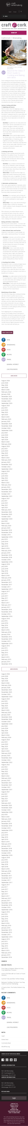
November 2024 (6, 426)
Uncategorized (12, 369)
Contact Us (14, 1103)
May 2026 (4, 385)
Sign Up (14, 33)
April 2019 (4, 546)
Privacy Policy (14, 1105)
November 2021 (6, 492)
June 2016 (4, 623)
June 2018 (4, 569)
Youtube (11, 1060)
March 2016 (5, 630)
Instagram (7, 1060)
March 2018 (5, 575)
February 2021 (6, 510)
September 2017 (6, 589)
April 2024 (4, 440)
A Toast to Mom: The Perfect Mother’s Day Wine (13, 988)
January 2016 (5, 634)
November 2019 (6, 532)
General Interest (13, 364)
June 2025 (4, 410)
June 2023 (4, 451)
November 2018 (6, 557)
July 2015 (4, 648)
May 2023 (4, 453)
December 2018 (6, 555)
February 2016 (6, 632)
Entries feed (4, 1039)
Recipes (9, 354)
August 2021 (5, 498)
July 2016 (4, 621)
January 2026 (5, 394)
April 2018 (4, 573)
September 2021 (6, 496)
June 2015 (4, 650)
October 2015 (5, 641)
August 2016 (5, 619)
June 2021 (4, 503)
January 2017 (5, 607)
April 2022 (4, 480)
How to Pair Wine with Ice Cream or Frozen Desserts (13, 974)
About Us (14, 1108)
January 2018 (5, 580)
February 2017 (6, 605)
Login (14, 1098)
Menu (6, 16)
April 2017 (4, 600)
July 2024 (4, 433)
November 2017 (6, 585)
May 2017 (4, 598)
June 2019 (4, 541)
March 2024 (5, 442)
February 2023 (6, 460)
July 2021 (4, 501)
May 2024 (4, 437)
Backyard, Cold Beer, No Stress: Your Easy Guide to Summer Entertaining (13, 983)
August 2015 (5, 646)
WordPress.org (5, 1046)
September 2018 (6, 562)
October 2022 (5, 467)
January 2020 (5, 528)
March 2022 (5, 483)
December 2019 (6, 530)
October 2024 (5, 428)
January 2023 (5, 462)
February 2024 (6, 444)
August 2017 (5, 591)
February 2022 (6, 485)
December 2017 (6, 582)
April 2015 (4, 655)
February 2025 (6, 419)
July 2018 (4, 566)
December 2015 (6, 637)
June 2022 (4, 476)
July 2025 (4, 408)
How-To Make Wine (14, 1112)
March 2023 (5, 458)
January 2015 (5, 662)
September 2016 (6, 616)
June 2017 (4, 596)
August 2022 (5, 471)
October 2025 (5, 401)
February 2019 (6, 551)
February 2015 (6, 659)
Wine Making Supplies (14, 1111)
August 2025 (5, 406)
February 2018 (6, 578)
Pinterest (15, 1060)
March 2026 (5, 390)
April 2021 (4, 507)
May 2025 (4, 412)
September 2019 (6, 537)
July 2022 (4, 473)
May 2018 (4, 571)
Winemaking (17, 38)
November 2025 (6, 399)
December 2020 (6, 512)
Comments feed (6, 1043)
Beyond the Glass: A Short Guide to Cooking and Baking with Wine (16, 74)
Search (20, 11)
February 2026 (6, 392)
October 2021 (5, 494)
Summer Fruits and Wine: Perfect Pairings (12, 979)
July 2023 (4, 449)
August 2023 (5, 446)
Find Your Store (7, 332)
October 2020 (5, 517)
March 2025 (5, 417)
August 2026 (5, 381)
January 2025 (5, 421)
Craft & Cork (5, 38)
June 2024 (4, 435)
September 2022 (6, 469)
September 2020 (6, 519)
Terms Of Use (14, 1106)
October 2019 (5, 535)
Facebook (2, 1060)
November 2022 (6, 464)
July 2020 (4, 521)
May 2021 (4, 505)
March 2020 (5, 523)
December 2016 (6, 609)
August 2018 (5, 564)
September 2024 (6, 430)
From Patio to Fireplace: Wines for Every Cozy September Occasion (12, 969)
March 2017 (5, 603)
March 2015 (5, 657)
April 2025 (4, 415)
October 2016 (5, 614)
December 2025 (6, 396)
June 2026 (4, 383)
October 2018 (5, 560)
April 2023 (4, 455)
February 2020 (6, 526)
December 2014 (6, 664)
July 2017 (4, 594)
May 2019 (4, 544)
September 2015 (6, 643)
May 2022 (4, 478)
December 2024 (6, 424)
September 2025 (6, 403)
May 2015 (4, 653)
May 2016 (4, 625)
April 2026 (4, 387)
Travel (9, 359)
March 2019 (5, 548)
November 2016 (6, 612)
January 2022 (5, 487)
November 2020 (6, 514)
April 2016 (4, 628)
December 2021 (6, 489)
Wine (8, 340)
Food (8, 350)
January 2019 (5, 553)
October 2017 (5, 587)
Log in (3, 1036)
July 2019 (4, 539)
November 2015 (6, 639)
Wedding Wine (14, 1109)
